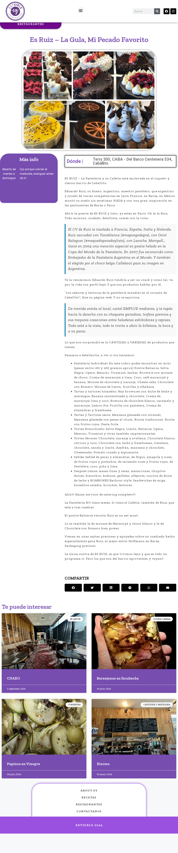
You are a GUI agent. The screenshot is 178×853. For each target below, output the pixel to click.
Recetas (89, 797)
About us (89, 790)
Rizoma (103, 764)
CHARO (13, 678)
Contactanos (89, 811)
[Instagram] (173, 11)
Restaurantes (30, 24)
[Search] (157, 11)
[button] (81, 10)
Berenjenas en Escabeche (118, 678)
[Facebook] (166, 11)
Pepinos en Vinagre (23, 764)
